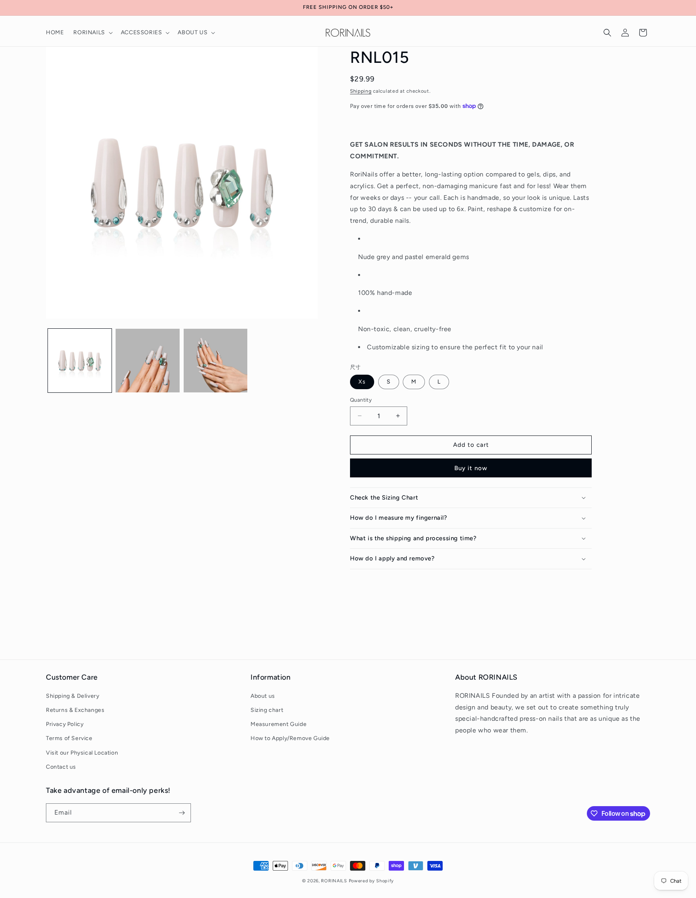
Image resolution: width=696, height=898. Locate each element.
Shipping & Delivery (72, 696)
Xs (362, 381)
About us (263, 696)
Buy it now (470, 468)
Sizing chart (267, 710)
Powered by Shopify (371, 880)
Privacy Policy (64, 724)
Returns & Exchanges (75, 710)
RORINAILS (334, 880)
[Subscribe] (182, 812)
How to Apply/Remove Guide (290, 738)
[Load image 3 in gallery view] (215, 360)
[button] (92, 32)
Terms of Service (69, 738)
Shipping (361, 91)
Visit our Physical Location (82, 752)
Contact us (61, 766)
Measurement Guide (279, 724)
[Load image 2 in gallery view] (147, 360)
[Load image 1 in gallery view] (80, 360)
